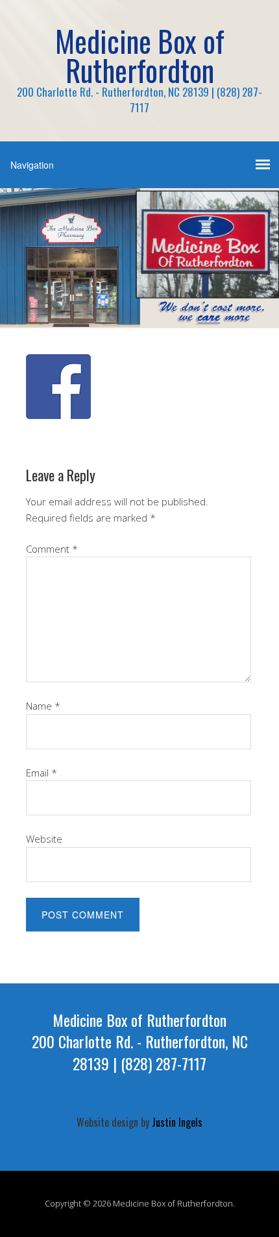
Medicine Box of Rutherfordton (139, 55)
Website (44, 838)
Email (41, 772)
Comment (52, 548)
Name (43, 705)
